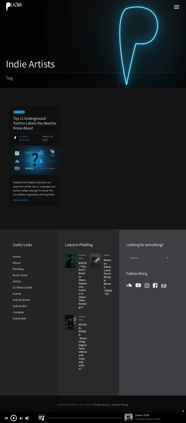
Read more (20, 200)
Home (16, 256)
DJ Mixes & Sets (22, 287)
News (107, 255)
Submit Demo (21, 300)
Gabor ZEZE (142, 415)
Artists (17, 281)
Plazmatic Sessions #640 (148, 419)
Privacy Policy (101, 404)
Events (17, 294)
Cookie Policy (120, 404)
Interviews (82, 257)
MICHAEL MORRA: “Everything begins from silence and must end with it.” (83, 346)
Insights (19, 112)
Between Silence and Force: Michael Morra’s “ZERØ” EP (108, 277)
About (17, 263)
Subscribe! (19, 318)
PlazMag (18, 269)
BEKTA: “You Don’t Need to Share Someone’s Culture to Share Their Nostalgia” (83, 285)
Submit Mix (20, 306)
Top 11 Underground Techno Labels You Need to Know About (34, 123)
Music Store (20, 275)
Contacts (18, 312)
